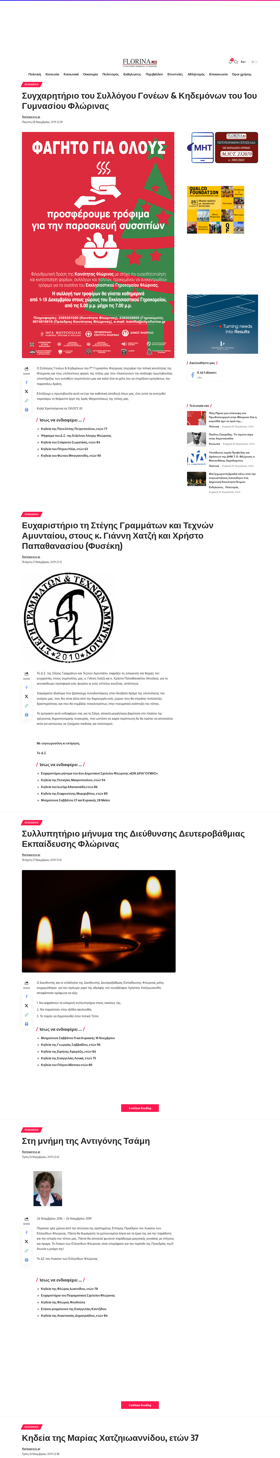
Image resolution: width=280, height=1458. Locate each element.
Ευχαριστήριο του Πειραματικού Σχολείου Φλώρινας (78, 1295)
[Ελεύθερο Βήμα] (140, 62)
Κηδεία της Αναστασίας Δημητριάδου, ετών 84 (74, 1315)
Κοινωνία (214, 443)
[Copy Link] (26, 400)
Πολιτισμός (232, 487)
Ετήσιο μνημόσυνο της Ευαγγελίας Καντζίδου (73, 1309)
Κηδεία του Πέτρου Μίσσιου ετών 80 (66, 1065)
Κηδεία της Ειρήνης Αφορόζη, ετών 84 (68, 1051)
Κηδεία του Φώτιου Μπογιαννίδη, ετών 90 (71, 456)
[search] (236, 62)
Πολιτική (214, 426)
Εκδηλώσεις (216, 487)
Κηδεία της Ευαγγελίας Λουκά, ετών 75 (68, 1058)
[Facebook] (204, 374)
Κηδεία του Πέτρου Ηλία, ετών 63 (64, 449)
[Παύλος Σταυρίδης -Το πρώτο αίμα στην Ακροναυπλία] (196, 439)
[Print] (26, 409)
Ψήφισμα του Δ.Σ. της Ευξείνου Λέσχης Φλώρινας (76, 436)
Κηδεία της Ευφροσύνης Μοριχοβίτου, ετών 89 (74, 793)
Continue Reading (140, 1108)
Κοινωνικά (32, 84)
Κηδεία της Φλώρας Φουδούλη (63, 1302)
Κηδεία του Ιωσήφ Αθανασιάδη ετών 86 (69, 787)
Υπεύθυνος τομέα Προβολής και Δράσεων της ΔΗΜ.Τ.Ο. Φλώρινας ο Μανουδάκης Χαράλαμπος (232, 456)
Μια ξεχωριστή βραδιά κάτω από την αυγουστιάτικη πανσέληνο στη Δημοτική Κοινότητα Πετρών (232, 477)
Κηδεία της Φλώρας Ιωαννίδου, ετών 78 (69, 1289)
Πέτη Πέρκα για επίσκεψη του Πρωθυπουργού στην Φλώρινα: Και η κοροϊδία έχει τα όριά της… (233, 417)
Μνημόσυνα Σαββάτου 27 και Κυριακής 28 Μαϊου (75, 800)
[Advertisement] (114, 26)
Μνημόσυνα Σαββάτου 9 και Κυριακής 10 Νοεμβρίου (78, 1038)
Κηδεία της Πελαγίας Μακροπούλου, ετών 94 (73, 780)
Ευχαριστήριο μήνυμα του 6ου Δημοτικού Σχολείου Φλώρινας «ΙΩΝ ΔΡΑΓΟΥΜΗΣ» (99, 773)
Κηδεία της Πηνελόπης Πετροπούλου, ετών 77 (74, 429)
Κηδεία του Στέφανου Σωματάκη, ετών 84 (70, 442)
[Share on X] (26, 391)
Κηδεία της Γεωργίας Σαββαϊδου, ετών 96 (71, 1045)
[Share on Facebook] (26, 382)
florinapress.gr (31, 116)
